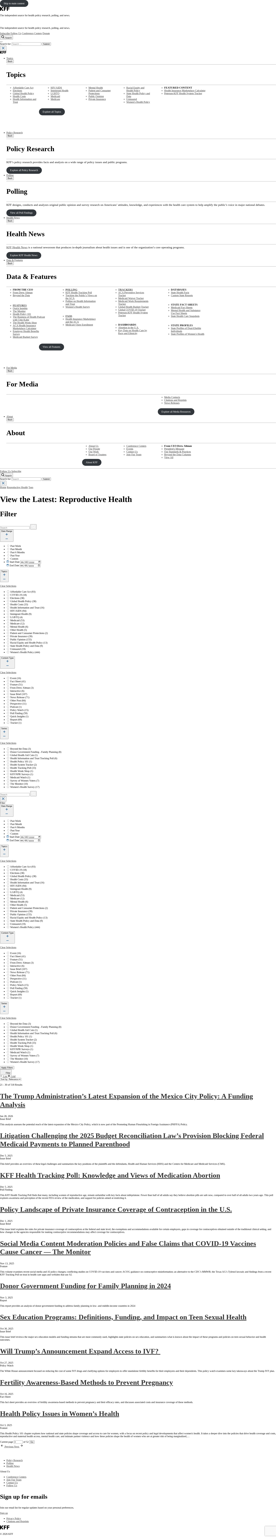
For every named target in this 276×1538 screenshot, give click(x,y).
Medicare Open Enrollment (79, 324)
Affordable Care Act (23, 87)
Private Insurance (97, 99)
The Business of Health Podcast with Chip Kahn (29, 318)
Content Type (7, 658)
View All (168, 457)
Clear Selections (8, 586)
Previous (9, 1446)
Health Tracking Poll (23, 768)
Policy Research (14, 132)
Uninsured (131, 99)
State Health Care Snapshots (185, 316)
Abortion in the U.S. (128, 327)
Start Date (14, 562)
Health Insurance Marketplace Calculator (184, 90)
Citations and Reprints (175, 400)
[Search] (33, 526)
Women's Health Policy (138, 102)
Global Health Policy (23, 93)
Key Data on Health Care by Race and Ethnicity (132, 332)
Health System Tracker (23, 764)
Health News (13, 217)
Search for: (6, 44)
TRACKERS (125, 289)
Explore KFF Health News (23, 255)
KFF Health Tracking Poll (78, 292)
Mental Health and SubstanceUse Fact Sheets (185, 312)
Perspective (18, 703)
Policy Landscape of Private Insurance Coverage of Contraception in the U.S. (116, 1209)
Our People (94, 448)
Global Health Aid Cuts (24, 755)
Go (32, 1442)
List (5, 1076)
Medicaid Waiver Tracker (131, 298)
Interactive (17, 691)
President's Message (174, 448)
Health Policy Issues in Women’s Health (59, 1414)
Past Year (15, 555)
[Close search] (3, 48)
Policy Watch (19, 710)
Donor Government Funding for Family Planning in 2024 (85, 1286)
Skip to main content (14, 3)
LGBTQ (55, 93)
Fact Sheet (18, 681)
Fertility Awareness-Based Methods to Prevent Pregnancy (86, 1382)
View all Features (51, 347)
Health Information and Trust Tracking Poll (33, 758)
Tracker (15, 722)
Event (15, 678)
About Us (93, 446)
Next (17, 1446)
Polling (10, 175)
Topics (9, 58)
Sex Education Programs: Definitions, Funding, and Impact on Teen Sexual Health (123, 1317)
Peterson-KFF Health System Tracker (183, 93)
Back (10, 61)
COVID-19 (18, 595)
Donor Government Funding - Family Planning (35, 752)
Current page (7, 1442)
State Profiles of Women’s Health (187, 334)
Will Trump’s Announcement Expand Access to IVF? (80, 1351)
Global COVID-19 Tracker (132, 309)
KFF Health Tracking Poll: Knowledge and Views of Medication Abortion (110, 1175)
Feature (16, 684)
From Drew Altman (23, 292)
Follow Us (16, 33)
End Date (14, 565)
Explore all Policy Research (24, 170)
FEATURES (20, 305)
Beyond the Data (21, 295)
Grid (12, 1076)
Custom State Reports (182, 295)
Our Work (93, 451)
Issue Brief (18, 694)
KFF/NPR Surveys (21, 774)
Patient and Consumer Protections (99, 92)
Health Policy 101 (22, 314)
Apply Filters (7, 1067)
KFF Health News (16, 247)
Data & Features (14, 260)
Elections (17, 90)
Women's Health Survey (77, 307)
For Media (11, 367)
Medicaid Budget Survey (25, 337)
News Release (19, 697)
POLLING (71, 289)
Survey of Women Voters (24, 780)
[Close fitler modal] (3, 799)
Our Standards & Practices (177, 451)
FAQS (68, 316)
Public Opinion (96, 96)
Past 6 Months (17, 552)
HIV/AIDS (56, 87)
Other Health (18, 630)
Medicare (55, 99)
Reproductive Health (17, 487)
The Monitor (19, 311)
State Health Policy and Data (26, 646)
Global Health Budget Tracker (133, 307)
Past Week (15, 546)
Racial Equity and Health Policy (135, 89)
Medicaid (55, 96)
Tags (30, 487)
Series (4, 728)
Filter (7, 1073)
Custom (14, 558)
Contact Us (132, 451)
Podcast (16, 707)
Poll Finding (18, 713)
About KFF (92, 462)
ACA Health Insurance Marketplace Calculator (24, 327)
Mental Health (95, 87)
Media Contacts (172, 397)
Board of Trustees (97, 454)
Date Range (6, 531)
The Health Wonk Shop (25, 322)
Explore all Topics (52, 111)
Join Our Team (133, 454)
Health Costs (19, 96)
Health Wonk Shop (21, 771)
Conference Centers (32, 33)
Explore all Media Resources (176, 411)
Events (129, 448)
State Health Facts (180, 292)
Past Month (16, 549)
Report (16, 719)
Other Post (18, 700)
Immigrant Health (59, 90)
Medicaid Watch (20, 777)
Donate (46, 33)
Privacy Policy (13, 1518)
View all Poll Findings (21, 212)
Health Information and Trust (27, 607)
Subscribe (5, 33)
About (9, 416)
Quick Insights (20, 308)
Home (3, 487)
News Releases (172, 403)
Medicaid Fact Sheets (181, 307)
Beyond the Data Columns (177, 454)
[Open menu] (1, 41)
